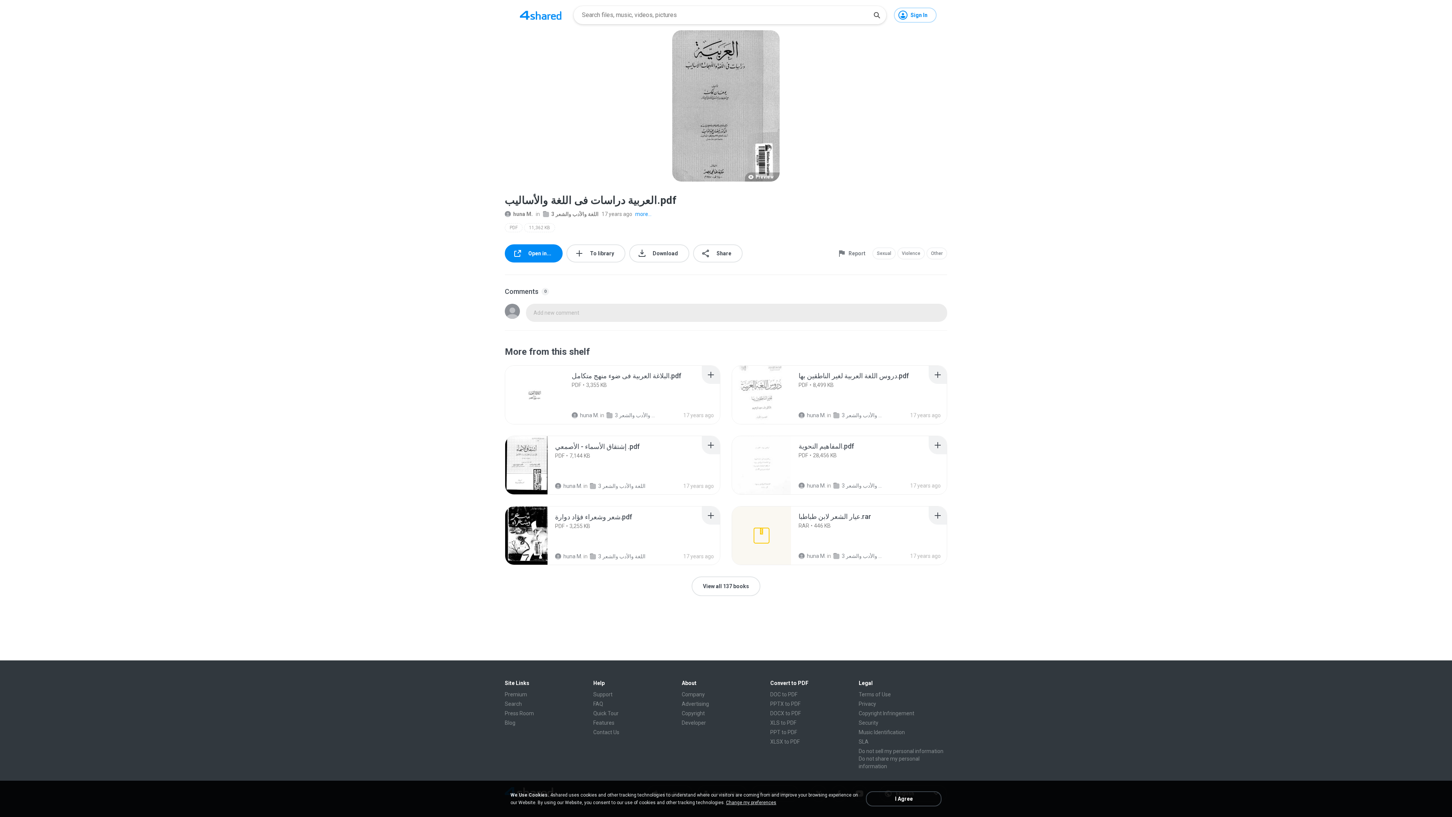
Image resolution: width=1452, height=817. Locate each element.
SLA (864, 742)
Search (513, 704)
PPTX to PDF (785, 704)
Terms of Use (875, 694)
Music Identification (882, 732)
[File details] (534, 395)
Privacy (867, 704)
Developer (694, 723)
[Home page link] (541, 15)
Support (603, 694)
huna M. (523, 214)
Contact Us (606, 732)
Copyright (693, 713)
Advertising (695, 704)
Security (868, 723)
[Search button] (877, 15)
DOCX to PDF (785, 713)
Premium (516, 694)
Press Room (519, 713)
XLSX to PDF (785, 742)
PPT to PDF (783, 732)
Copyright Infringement (886, 713)
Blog (510, 723)
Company (693, 694)
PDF (514, 227)
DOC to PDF (783, 694)
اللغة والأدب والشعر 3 (575, 214)
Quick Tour (606, 713)
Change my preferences (751, 802)
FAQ (598, 704)
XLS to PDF (783, 723)
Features (603, 723)
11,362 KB (539, 227)
